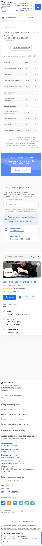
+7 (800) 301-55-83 (23, 3)
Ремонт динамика (10, 106)
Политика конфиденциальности (21, 521)
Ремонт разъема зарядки (12, 130)
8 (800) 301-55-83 (8, 451)
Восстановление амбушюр (12, 86)
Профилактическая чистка (12, 68)
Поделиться (3, 503)
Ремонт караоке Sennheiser (12, 419)
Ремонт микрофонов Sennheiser (14, 424)
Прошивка (7, 124)
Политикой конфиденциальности (26, 211)
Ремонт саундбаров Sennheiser (14, 414)
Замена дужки (8, 74)
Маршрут (11, 297)
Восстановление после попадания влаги (11, 112)
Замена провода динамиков (13, 80)
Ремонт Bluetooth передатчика (9, 99)
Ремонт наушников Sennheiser (13, 409)
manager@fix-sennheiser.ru (12, 463)
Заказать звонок (21, 170)
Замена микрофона (10, 118)
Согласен (35, 538)
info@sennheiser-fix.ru (10, 457)
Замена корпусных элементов (10, 92)
